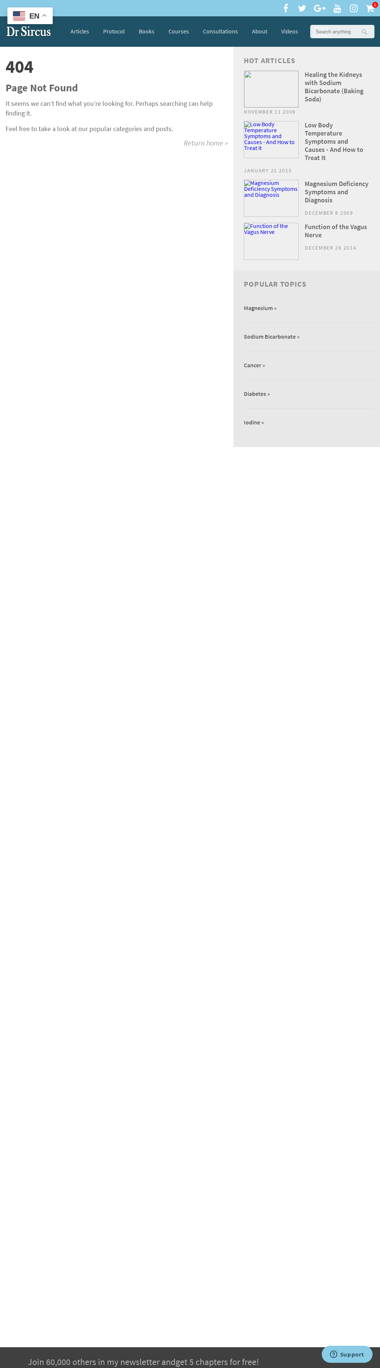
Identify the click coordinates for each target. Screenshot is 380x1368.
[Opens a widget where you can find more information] (347, 1355)
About (259, 31)
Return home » (206, 143)
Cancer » (254, 365)
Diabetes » (257, 394)
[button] (364, 31)
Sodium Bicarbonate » (271, 337)
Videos (289, 31)
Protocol (114, 31)
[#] (29, 32)
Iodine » (254, 422)
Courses (178, 31)
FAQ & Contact (321, 31)
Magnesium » (260, 308)
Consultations (220, 31)
